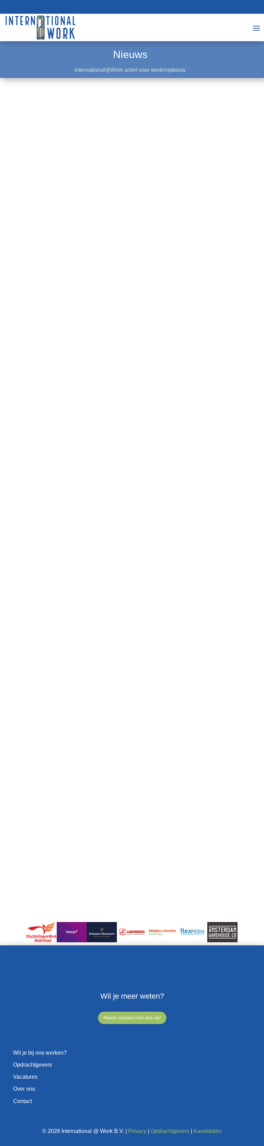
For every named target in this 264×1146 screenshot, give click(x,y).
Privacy (137, 1131)
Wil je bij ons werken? (40, 1053)
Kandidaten (208, 1131)
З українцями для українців (78, 574)
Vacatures (25, 1077)
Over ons (24, 1089)
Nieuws (48, 263)
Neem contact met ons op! (132, 1017)
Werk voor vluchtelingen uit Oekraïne (89, 476)
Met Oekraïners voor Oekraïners (83, 800)
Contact (22, 1101)
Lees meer (52, 311)
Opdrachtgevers (32, 1065)
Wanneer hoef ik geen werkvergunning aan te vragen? (113, 250)
